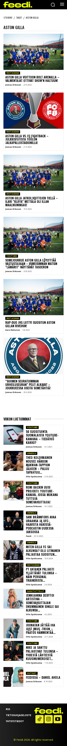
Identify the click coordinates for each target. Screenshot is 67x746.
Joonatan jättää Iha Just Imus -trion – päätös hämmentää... (41, 629)
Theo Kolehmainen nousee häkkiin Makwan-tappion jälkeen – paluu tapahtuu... (39, 465)
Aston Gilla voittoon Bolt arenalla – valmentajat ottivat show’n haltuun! (32, 79)
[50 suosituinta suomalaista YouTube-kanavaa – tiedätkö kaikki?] (13, 435)
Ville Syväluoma (34, 476)
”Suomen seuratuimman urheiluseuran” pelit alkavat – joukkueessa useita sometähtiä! (28, 384)
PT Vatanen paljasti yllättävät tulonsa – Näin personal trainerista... (41, 575)
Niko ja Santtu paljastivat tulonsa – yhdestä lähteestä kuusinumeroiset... (42, 653)
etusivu (8, 17)
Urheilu (31, 453)
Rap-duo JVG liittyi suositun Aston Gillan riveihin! (30, 324)
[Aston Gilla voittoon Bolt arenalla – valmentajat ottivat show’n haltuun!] (33, 52)
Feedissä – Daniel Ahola (43, 677)
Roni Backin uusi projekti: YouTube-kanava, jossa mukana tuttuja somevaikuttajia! (42, 494)
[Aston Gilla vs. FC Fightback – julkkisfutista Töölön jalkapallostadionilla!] (33, 111)
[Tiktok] (39, 719)
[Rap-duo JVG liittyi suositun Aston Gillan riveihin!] (33, 297)
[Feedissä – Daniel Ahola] (13, 677)
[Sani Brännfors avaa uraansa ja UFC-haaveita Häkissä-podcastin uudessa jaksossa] (13, 520)
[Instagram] (48, 719)
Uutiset (32, 673)
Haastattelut (35, 591)
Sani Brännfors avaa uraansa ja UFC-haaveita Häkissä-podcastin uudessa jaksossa (41, 524)
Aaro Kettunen (12, 330)
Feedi (28, 536)
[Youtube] (58, 719)
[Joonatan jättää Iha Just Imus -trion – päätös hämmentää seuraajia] (13, 628)
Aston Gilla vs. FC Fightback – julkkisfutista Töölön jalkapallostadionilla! (26, 139)
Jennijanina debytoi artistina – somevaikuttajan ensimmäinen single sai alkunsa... (42, 602)
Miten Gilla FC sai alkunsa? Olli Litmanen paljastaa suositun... (43, 550)
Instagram (12, 73)
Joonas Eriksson (13, 84)
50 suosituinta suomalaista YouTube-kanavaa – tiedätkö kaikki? (42, 437)
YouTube (11, 256)
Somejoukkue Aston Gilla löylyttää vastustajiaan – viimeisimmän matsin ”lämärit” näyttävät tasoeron (31, 263)
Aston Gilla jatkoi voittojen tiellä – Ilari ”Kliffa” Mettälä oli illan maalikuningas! (31, 201)
